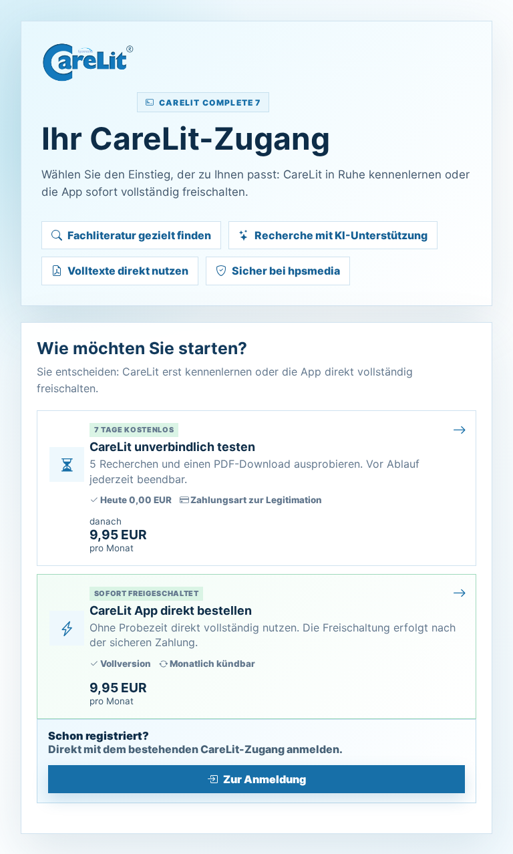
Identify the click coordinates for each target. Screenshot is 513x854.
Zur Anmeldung (264, 779)
